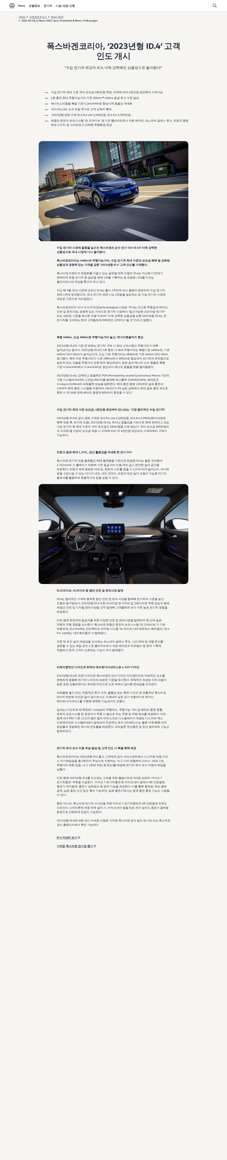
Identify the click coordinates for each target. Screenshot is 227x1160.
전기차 (48, 5)
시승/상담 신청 (65, 5)
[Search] (215, 6)
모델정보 (34, 5)
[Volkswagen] (12, 5)
